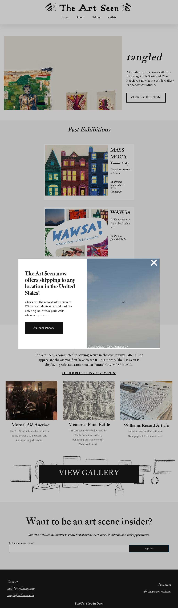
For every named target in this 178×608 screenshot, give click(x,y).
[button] (154, 263)
